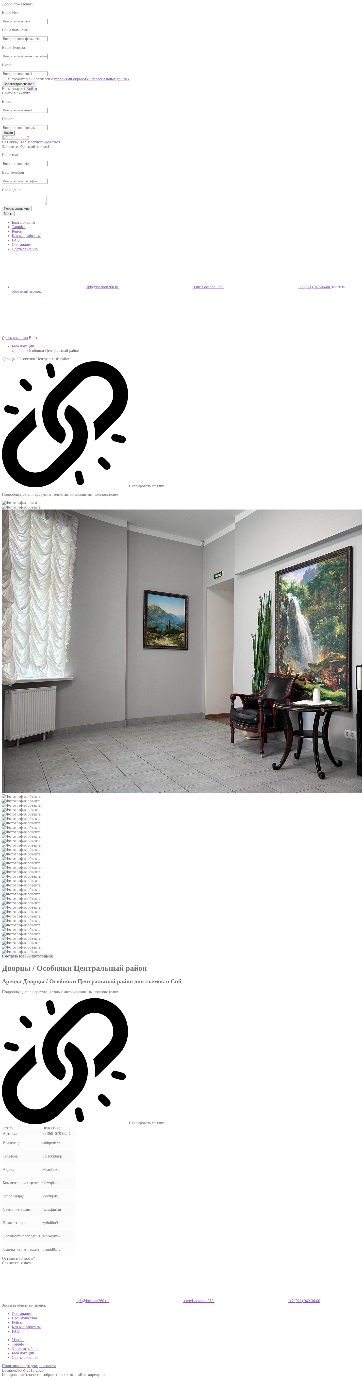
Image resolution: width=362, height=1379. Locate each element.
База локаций (23, 346)
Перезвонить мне (17, 208)
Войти (31, 88)
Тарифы (18, 227)
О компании (22, 244)
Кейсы (17, 231)
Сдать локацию (25, 249)
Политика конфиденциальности (29, 1366)
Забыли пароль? (15, 138)
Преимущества (24, 1318)
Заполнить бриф (25, 1348)
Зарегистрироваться (19, 84)
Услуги (18, 1340)
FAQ (16, 240)
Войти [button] (34, 338)
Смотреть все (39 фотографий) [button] (27, 956)
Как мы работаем (26, 236)
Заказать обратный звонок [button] (24, 1305)
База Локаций (23, 222)
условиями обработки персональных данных (92, 79)
